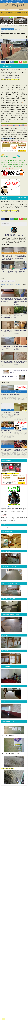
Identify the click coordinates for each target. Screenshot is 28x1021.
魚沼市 (3, 31)
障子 (22, 29)
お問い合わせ (20, 9)
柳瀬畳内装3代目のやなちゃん (14, 235)
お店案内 (6, 9)
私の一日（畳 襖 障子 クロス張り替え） (7, 29)
